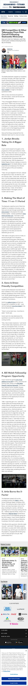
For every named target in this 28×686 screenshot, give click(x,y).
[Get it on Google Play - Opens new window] (19, 643)
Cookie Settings (14, 674)
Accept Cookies (14, 683)
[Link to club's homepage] (3, 11)
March (17, 500)
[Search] (23, 12)
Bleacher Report (13, 513)
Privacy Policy (6, 671)
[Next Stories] (24, 591)
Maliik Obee (9, 49)
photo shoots (5, 212)
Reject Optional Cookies (14, 678)
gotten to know (11, 302)
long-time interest (17, 306)
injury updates (5, 89)
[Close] (26, 650)
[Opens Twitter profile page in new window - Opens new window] (8, 52)
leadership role (6, 164)
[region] (14, 667)
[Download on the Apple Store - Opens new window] (8, 642)
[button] (14, 359)
